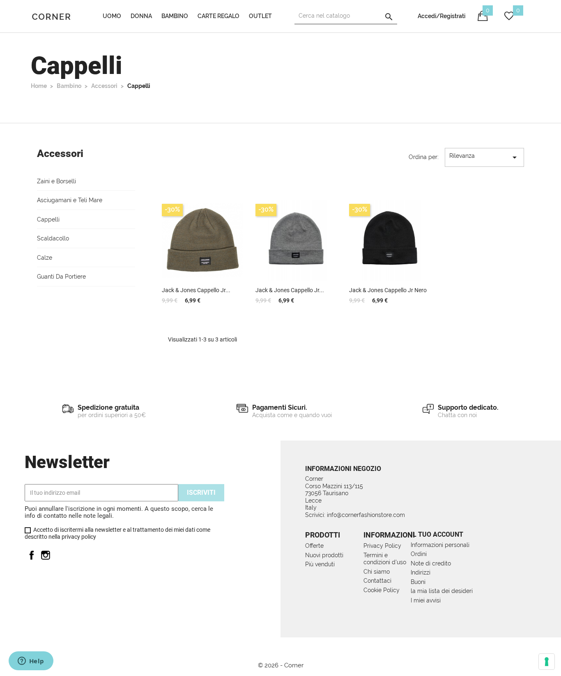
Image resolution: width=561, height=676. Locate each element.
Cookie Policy (381, 590)
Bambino (174, 16)
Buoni (418, 582)
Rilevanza (484, 157)
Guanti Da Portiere (61, 276)
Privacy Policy (382, 545)
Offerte (314, 545)
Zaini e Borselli (56, 181)
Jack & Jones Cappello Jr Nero (388, 290)
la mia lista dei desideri (442, 591)
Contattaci (377, 580)
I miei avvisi (426, 600)
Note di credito (431, 563)
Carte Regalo (218, 16)
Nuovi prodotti (324, 555)
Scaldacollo (53, 238)
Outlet (260, 16)
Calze (44, 257)
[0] (509, 18)
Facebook (31, 555)
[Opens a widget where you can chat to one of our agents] (30, 661)
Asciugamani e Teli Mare (69, 200)
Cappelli (48, 219)
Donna (141, 16)
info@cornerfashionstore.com (366, 515)
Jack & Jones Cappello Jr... (196, 290)
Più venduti (320, 564)
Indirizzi (420, 572)
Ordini (419, 554)
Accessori (60, 153)
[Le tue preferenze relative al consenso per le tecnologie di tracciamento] (546, 661)
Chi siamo (376, 571)
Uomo (112, 16)
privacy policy (79, 536)
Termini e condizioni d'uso (384, 559)
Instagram (45, 555)
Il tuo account (437, 534)
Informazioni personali (440, 545)
